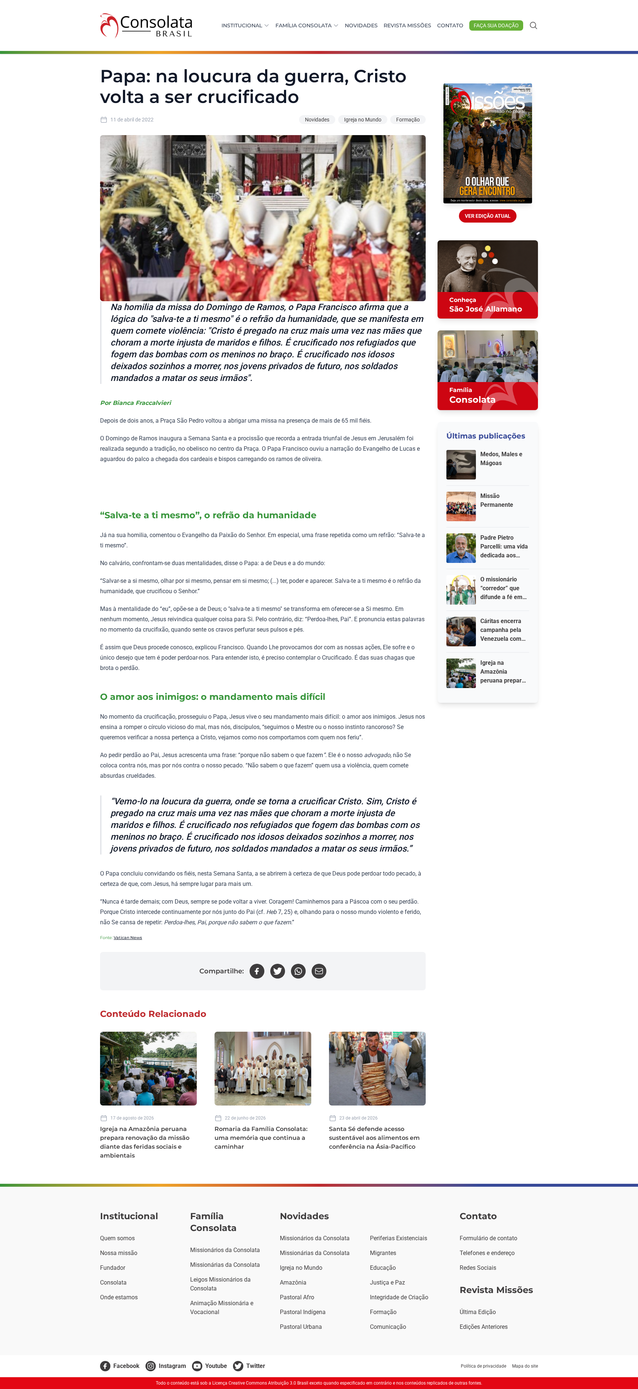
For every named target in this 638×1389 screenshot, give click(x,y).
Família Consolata (303, 25)
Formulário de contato (488, 1238)
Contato (450, 25)
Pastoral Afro (297, 1297)
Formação (408, 120)
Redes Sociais (478, 1267)
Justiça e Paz (387, 1282)
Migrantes (383, 1252)
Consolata (113, 1282)
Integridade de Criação (399, 1297)
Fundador (112, 1267)
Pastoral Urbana (301, 1326)
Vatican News (128, 937)
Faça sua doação (496, 25)
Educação (383, 1267)
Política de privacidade (483, 1366)
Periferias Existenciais (398, 1238)
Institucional (242, 25)
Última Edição (478, 1312)
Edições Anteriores (484, 1326)
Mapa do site (525, 1366)
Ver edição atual (488, 216)
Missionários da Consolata (225, 1250)
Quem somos (117, 1238)
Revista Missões (407, 25)
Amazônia (293, 1282)
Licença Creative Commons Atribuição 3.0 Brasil (260, 1383)
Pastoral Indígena (303, 1312)
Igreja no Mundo (362, 120)
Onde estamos (119, 1297)
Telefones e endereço (487, 1252)
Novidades (361, 25)
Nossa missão (118, 1252)
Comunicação (388, 1326)
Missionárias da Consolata (225, 1264)
